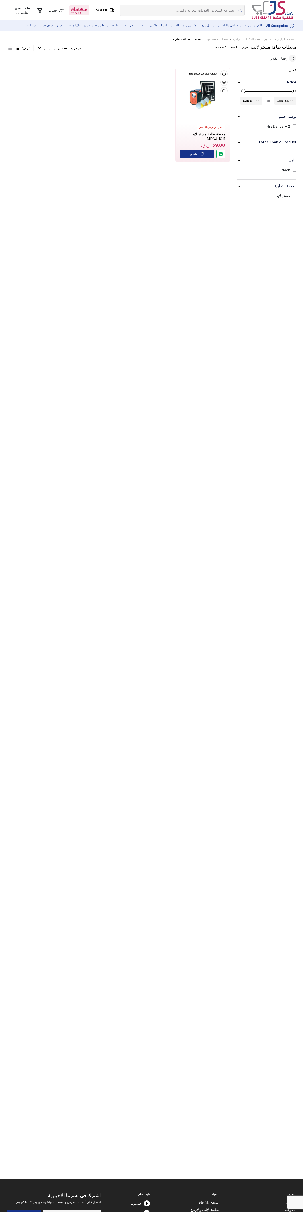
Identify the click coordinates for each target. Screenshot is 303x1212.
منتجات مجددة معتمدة (96, 25)
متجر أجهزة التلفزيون (229, 25)
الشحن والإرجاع (209, 1202)
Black (285, 170)
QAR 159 (283, 101)
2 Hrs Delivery (278, 126)
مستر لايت (282, 196)
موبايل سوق (207, 25)
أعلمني (194, 154)
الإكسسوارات (189, 25)
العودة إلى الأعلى (282, 1188)
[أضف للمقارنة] (224, 90)
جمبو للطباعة (119, 25)
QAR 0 (247, 101)
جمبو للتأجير (136, 25)
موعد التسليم (52, 48)
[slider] (243, 91)
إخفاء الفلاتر (278, 58)
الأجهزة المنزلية (253, 25)
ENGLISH (101, 10)
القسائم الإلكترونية (157, 25)
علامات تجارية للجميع (68, 25)
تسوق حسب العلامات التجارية (252, 39)
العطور (175, 25)
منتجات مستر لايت (217, 39)
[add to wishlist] (224, 73)
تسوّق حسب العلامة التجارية (38, 25)
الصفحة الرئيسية (285, 39)
